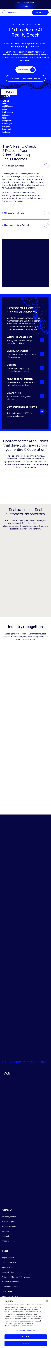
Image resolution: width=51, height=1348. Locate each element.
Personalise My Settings (11, 1296)
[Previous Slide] (22, 131)
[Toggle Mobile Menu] (4, 12)
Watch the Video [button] (6, 104)
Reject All (25, 1337)
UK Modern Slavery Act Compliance (16, 1277)
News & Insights (8, 1221)
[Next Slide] (29, 131)
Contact (5, 1236)
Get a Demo (40, 12)
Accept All (25, 1343)
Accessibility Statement (11, 1286)
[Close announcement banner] (47, 4)
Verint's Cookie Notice (23, 1325)
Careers (5, 1231)
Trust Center (7, 1291)
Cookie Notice (8, 1272)
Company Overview (9, 1217)
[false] (47, 1301)
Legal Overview (8, 1257)
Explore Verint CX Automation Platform (25, 78)
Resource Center (9, 1226)
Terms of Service (9, 1262)
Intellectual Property (10, 1282)
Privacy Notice (8, 1267)
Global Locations (9, 1241)
